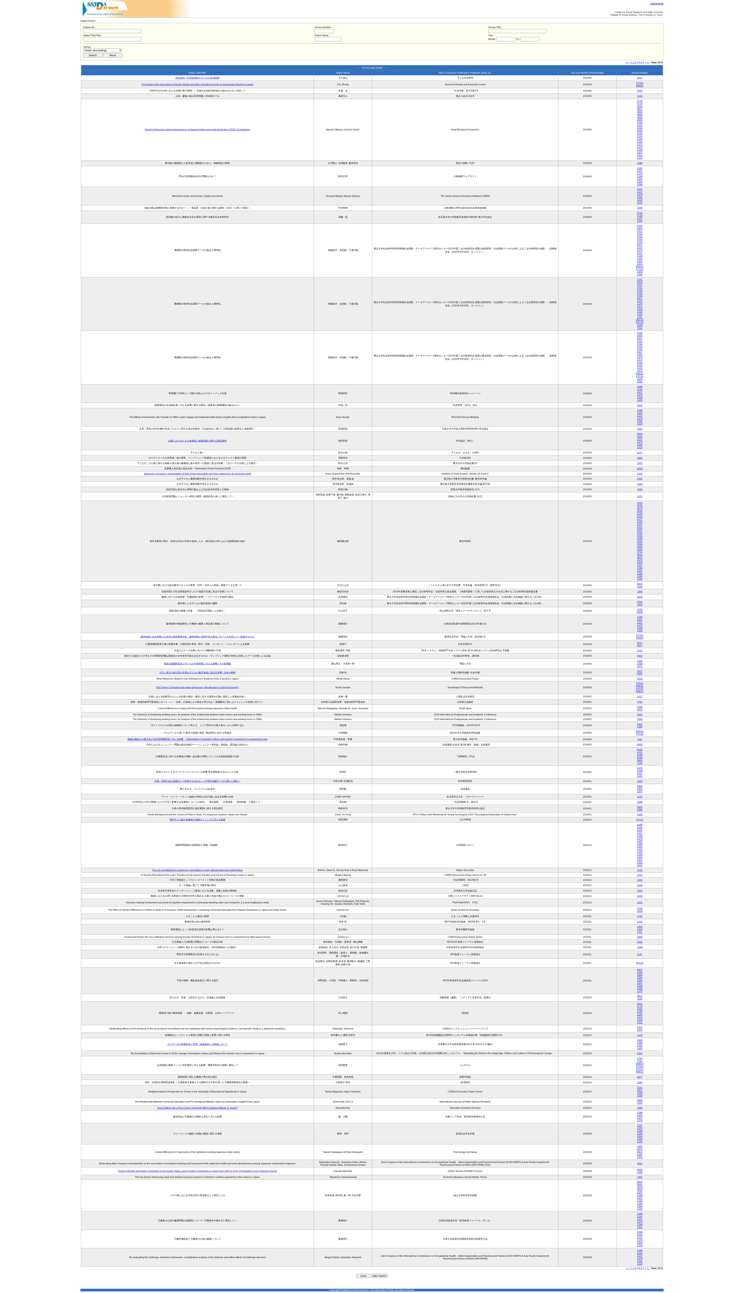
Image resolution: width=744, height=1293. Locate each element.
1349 (639, 176)
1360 (639, 1040)
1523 (639, 182)
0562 (639, 544)
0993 (639, 760)
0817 (639, 245)
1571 (639, 666)
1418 (639, 255)
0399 (639, 538)
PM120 (639, 266)
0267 (639, 530)
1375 (639, 250)
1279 (639, 173)
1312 (639, 724)
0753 (639, 552)
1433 (639, 489)
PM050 (639, 1064)
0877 (639, 1077)
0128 (639, 522)
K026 (639, 749)
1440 (639, 857)
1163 (639, 571)
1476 (639, 1157)
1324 (639, 473)
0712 (639, 213)
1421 (639, 264)
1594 (639, 274)
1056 (639, 1172)
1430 (639, 852)
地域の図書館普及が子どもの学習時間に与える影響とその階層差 (197, 663)
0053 (639, 503)
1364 (639, 789)
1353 (639, 926)
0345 (639, 535)
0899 (639, 120)
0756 (639, 916)
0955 (639, 563)
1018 (639, 122)
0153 (639, 609)
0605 (639, 546)
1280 (639, 841)
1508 (639, 272)
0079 (639, 508)
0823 (639, 1152)
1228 (639, 835)
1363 (639, 429)
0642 (639, 1169)
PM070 (639, 691)
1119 (639, 586)
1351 (639, 463)
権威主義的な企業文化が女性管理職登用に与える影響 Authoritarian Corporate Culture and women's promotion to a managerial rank (197, 739)
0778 (639, 101)
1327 (639, 152)
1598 (639, 184)
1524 (639, 865)
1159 (639, 1103)
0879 (639, 560)
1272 (639, 144)
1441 (639, 860)
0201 (639, 527)
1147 (639, 954)
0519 (639, 541)
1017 (639, 696)
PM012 (639, 686)
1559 (639, 208)
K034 (639, 755)
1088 (639, 386)
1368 (639, 661)
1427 (639, 773)
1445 (639, 896)
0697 (639, 674)
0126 (639, 516)
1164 (639, 168)
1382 (639, 1177)
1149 (639, 133)
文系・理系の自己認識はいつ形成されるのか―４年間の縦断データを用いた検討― (197, 781)
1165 (639, 830)
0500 (639, 744)
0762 (639, 236)
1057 (639, 565)
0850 (639, 807)
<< (627, 62)
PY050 (639, 1066)
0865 (639, 112)
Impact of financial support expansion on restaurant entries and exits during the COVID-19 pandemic (197, 129)
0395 (639, 707)
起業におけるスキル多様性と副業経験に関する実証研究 (197, 440)
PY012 (639, 683)
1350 (639, 846)
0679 (639, 709)
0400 (639, 228)
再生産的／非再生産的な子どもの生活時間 (197, 78)
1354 (639, 929)
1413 (639, 158)
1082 (639, 128)
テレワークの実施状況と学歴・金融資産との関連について (197, 1044)
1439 (639, 854)
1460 (639, 1048)
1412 (639, 155)
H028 (640, 468)
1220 (639, 139)
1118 (639, 763)
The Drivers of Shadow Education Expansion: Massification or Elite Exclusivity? (197, 687)
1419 (639, 258)
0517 (639, 231)
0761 (639, 234)
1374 (639, 247)
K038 (639, 757)
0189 (639, 810)
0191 (639, 226)
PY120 (639, 269)
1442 (639, 1209)
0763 (639, 239)
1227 (639, 171)
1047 (639, 78)
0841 (639, 557)
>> (648, 62)
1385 (639, 163)
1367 (639, 791)
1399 (639, 591)
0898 (639, 117)
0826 (639, 106)
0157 (639, 525)
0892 (639, 656)
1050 (639, 221)
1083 (639, 131)
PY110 (639, 83)
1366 (639, 980)
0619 (639, 942)
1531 (639, 1163)
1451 (639, 496)
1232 (639, 573)
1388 (639, 947)
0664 (639, 549)
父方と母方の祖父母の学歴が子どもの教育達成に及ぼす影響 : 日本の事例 (197, 672)
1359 (639, 478)
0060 (639, 714)
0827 (639, 109)
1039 (639, 96)
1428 (639, 1045)
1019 (639, 125)
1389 (639, 1043)
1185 (639, 1154)
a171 (639, 452)
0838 (639, 1100)
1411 (639, 739)
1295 (639, 576)
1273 (639, 147)
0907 (639, 969)
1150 (639, 136)
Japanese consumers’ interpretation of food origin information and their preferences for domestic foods (197, 473)
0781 (639, 702)
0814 (639, 584)
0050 (639, 91)
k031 (639, 752)
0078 (639, 506)
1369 (639, 663)
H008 (640, 612)
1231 (639, 921)
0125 (639, 514)
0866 (639, 114)
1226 (639, 796)
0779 (639, 104)
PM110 (639, 85)
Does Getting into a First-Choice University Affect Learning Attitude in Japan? (197, 1108)
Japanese (657, 3)
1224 (639, 141)
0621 (639, 1003)
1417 (639, 253)
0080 (639, 511)
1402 (639, 902)
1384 (639, 579)
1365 (639, 978)
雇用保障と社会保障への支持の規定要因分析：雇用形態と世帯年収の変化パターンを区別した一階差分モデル (197, 636)
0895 (639, 458)
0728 (639, 215)
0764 (639, 242)
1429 (639, 179)
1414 (639, 1030)
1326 (639, 150)
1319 (639, 678)
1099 (639, 568)
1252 (639, 875)
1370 (639, 991)
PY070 (639, 688)
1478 (639, 1035)
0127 (639, 519)
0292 (639, 533)
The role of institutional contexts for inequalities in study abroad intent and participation (197, 870)
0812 (639, 554)
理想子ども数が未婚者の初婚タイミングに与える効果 (197, 819)
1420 (639, 261)
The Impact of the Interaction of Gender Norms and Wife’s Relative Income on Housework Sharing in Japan (197, 84)
